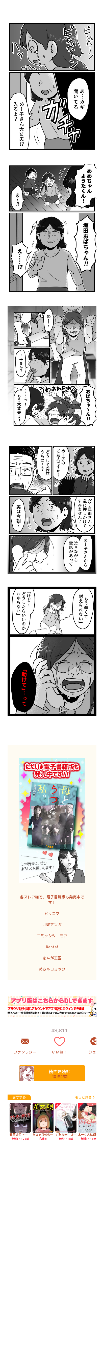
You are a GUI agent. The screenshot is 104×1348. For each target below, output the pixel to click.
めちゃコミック (52, 969)
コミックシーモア (52, 935)
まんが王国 (52, 958)
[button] (52, 508)
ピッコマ (52, 913)
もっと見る (83, 1097)
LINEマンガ (52, 924)
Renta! (52, 947)
